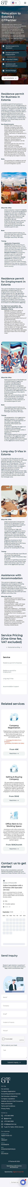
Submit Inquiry (13, 1062)
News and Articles (7, 1103)
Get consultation (9, 78)
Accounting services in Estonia (10, 1094)
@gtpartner (7, 1118)
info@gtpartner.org (10, 1124)
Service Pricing (10, 70)
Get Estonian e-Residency (9, 1096)
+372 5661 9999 (9, 1115)
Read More (12, 753)
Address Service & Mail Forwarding (12, 1101)
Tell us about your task (9, 1045)
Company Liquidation (8, 1099)
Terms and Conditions (8, 1106)
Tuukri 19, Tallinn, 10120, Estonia (13, 1127)
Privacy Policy (5, 1108)
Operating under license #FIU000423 (14, 1166)
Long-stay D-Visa (11, 59)
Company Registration (8, 1091)
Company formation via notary (15, 743)
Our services (5, 1089)
